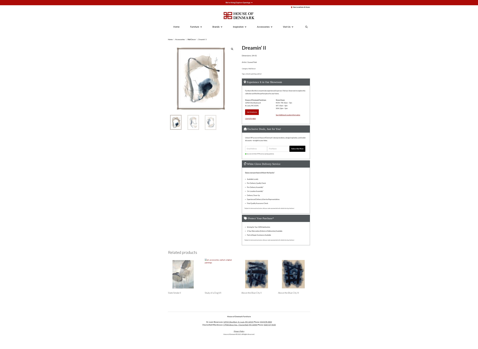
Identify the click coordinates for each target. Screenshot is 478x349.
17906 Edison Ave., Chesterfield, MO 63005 (240, 325)
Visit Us (287, 27)
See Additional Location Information (288, 115)
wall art (259, 74)
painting (253, 74)
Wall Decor (191, 39)
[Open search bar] (306, 27)
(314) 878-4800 (250, 119)
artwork (248, 74)
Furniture (194, 27)
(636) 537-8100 (270, 325)
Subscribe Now (297, 149)
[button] (232, 49)
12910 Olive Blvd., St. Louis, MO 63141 (238, 322)
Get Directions (252, 112)
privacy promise (269, 154)
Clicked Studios (176, 342)
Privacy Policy (239, 331)
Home (176, 27)
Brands (216, 27)
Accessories (180, 39)
